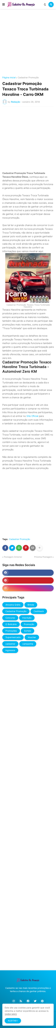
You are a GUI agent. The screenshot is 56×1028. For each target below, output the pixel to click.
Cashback (39, 611)
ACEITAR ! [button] (13, 1020)
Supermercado (13, 637)
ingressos (10, 650)
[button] (3, 4)
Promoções (11, 630)
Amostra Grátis (12, 604)
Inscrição (26, 617)
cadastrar (10, 643)
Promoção (29, 624)
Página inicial (9, 77)
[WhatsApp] (19, 548)
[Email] (33, 548)
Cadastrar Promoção (28, 77)
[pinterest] (28, 580)
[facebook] (28, 573)
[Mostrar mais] (39, 548)
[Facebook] (5, 548)
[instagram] (28, 588)
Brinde (31, 604)
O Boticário (11, 624)
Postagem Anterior (13, 557)
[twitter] (35, 1001)
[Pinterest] (26, 548)
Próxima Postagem (43, 557)
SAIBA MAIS (11, 1014)
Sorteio (27, 630)
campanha (27, 643)
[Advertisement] (28, 43)
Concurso (10, 617)
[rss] (21, 1001)
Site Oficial (32, 416)
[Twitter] (12, 548)
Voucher (32, 637)
